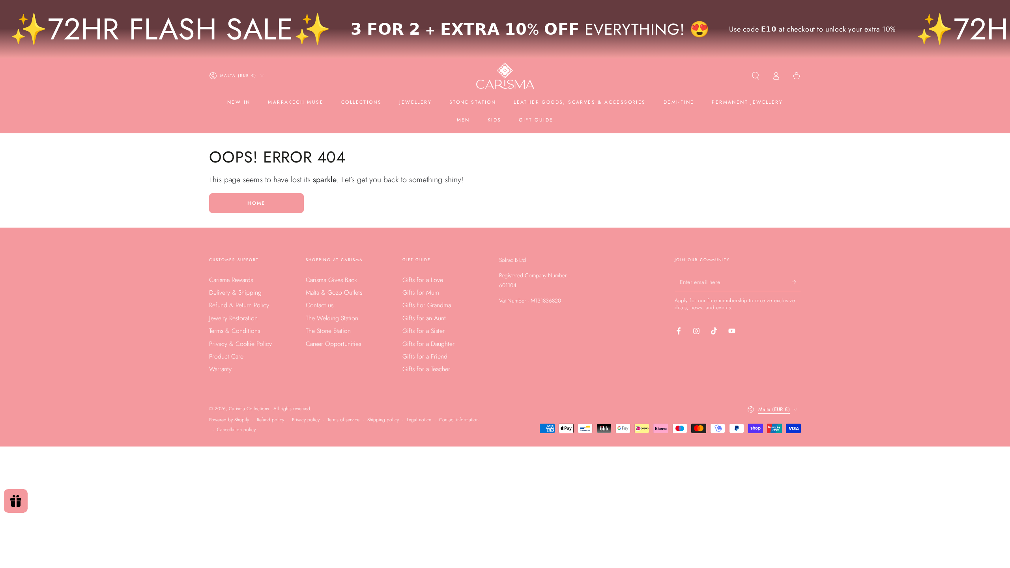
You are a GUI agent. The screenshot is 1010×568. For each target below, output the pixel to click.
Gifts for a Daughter (428, 343)
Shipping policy (383, 420)
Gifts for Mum (420, 292)
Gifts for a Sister (423, 330)
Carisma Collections (250, 408)
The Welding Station (332, 318)
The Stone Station (328, 330)
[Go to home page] (505, 75)
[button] (755, 75)
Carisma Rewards (231, 279)
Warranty (220, 369)
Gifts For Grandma (426, 305)
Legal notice (419, 420)
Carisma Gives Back (331, 279)
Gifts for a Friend (424, 356)
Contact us (319, 305)
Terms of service (343, 420)
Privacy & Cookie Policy (240, 343)
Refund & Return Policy (239, 305)
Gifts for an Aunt (424, 318)
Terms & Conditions (234, 330)
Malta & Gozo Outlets (334, 292)
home (256, 203)
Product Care (226, 356)
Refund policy (270, 420)
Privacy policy (306, 420)
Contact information (459, 420)
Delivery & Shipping (235, 292)
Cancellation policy (236, 429)
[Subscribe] (796, 282)
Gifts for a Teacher (426, 369)
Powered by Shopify (229, 420)
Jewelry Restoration (233, 318)
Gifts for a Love (422, 279)
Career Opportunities (333, 343)
